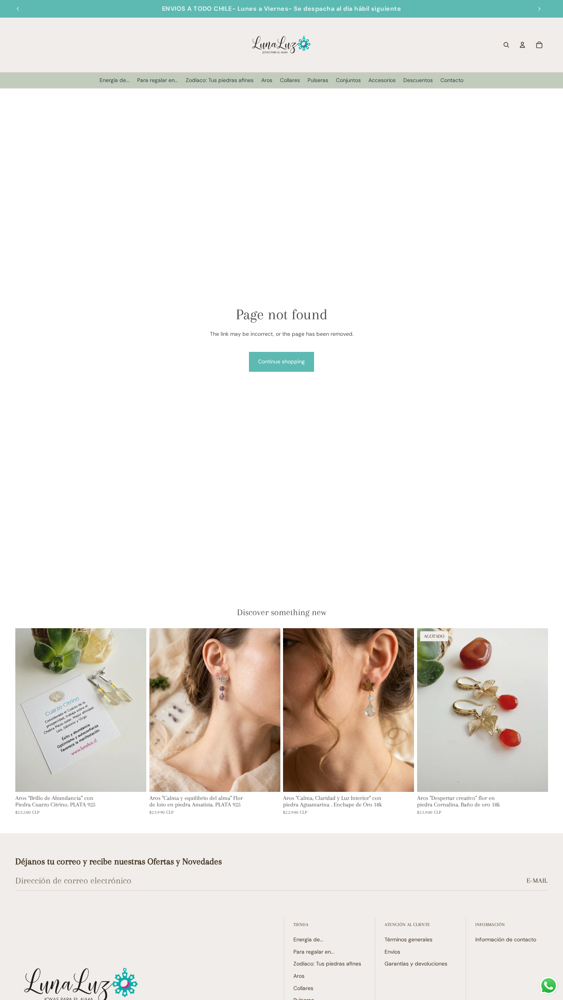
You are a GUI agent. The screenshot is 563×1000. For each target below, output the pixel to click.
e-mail (537, 880)
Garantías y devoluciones (416, 963)
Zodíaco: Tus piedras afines (327, 963)
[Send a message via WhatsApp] (548, 985)
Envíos (392, 951)
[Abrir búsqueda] (506, 44)
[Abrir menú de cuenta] (522, 44)
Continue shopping (281, 361)
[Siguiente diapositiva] (539, 8)
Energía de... (308, 939)
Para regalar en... (313, 951)
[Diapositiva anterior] (18, 8)
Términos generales (408, 939)
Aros (298, 975)
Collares (303, 988)
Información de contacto (505, 939)
